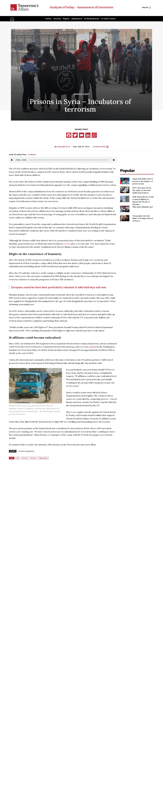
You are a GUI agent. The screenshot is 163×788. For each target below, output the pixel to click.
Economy (57, 19)
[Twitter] (75, 135)
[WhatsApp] (94, 135)
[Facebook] (68, 135)
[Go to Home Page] (24, 7)
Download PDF (99, 146)
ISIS (17, 458)
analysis (92, 346)
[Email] (81, 135)
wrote (67, 243)
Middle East (82, 94)
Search (145, 7)
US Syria (33, 458)
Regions (66, 19)
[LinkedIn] (87, 135)
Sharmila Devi (64, 146)
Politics (48, 19)
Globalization (76, 19)
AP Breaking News (91, 19)
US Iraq (24, 458)
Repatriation (43, 458)
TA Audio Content (108, 19)
